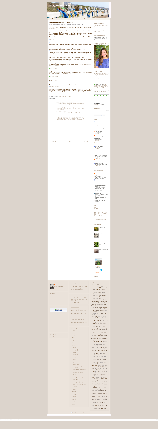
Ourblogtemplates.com (14, 419)
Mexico (97, 356)
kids (92, 348)
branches (99, 305)
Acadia (96, 290)
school (102, 378)
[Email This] (49, 98)
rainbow (101, 372)
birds (101, 299)
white (106, 405)
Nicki (56, 115)
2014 (73, 347)
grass (95, 335)
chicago (66, 24)
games (94, 332)
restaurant (102, 375)
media (98, 354)
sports (93, 389)
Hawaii (100, 338)
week (103, 405)
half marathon (100, 337)
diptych (101, 322)
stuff (105, 390)
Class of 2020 (100, 316)
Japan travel (96, 347)
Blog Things (95, 302)
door (106, 322)
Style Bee (97, 196)
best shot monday (76, 288)
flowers (94, 328)
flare (101, 326)
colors (97, 319)
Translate (102, 104)
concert (100, 319)
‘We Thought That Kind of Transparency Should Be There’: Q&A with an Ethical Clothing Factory (101, 182)
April (74, 362)
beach (78, 300)
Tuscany (82, 299)
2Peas (72, 284)
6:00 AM (59, 96)
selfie (93, 381)
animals (99, 292)
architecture (73, 300)
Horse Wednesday (95, 342)
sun (93, 392)
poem (101, 368)
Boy (96, 305)
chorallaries (97, 314)
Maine (104, 353)
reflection (104, 374)
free (96, 331)
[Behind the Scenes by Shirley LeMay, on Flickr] (53, 76)
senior (96, 381)
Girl (103, 334)
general (96, 334)
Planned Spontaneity (99, 163)
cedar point (97, 310)
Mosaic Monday (100, 359)
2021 (73, 335)
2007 (73, 401)
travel (75, 302)
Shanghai (102, 381)
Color (106, 317)
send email (69, 96)
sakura (93, 378)
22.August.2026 (98, 132)
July (74, 357)
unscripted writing (102, 402)
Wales (93, 405)
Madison (101, 353)
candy (96, 308)
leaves (93, 350)
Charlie (97, 313)
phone (93, 366)
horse (76, 24)
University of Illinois (95, 402)
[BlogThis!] (50, 98)
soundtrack (95, 387)
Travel (67, 18)
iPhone (73, 289)
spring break (100, 389)
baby (97, 295)
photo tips (96, 366)
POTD (72, 286)
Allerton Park (95, 292)
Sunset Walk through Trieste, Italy (101, 129)
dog (103, 322)
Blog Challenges (103, 301)
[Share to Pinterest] (54, 98)
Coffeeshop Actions (101, 317)
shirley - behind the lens (60, 5)
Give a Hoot (96, 240)
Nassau (94, 362)
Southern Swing (100, 387)
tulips (101, 401)
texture (77, 291)
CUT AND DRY (98, 135)
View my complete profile (58, 286)
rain (98, 372)
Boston (75, 297)
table (106, 392)
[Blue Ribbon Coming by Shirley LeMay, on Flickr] (53, 68)
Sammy (96, 378)
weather (99, 405)
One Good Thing (98, 159)
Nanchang (105, 360)
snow (97, 386)
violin (106, 403)
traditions (98, 399)
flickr (85, 18)
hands (92, 338)
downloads (95, 323)
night (105, 362)
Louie (106, 351)
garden (102, 332)
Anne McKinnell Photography (101, 155)
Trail (101, 399)
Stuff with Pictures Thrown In (61, 23)
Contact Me (60, 18)
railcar (96, 372)
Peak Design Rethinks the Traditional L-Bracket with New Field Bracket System (100, 151)
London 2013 (101, 351)
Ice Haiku (100, 233)
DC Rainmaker (98, 176)
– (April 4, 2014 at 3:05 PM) (61, 111)
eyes (97, 325)
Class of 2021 (104, 316)
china (84, 300)
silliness (99, 384)
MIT (99, 356)
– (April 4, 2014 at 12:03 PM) (69, 102)
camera (93, 308)
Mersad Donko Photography (100, 128)
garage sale (98, 332)
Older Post (86, 141)
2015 (73, 345)
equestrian (104, 323)
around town (60, 24)
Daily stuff (96, 320)
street (99, 390)
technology (105, 395)
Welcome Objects (98, 179)
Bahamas (72, 297)
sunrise (95, 392)
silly (102, 384)
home (97, 341)
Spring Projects (75, 379)
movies (92, 360)
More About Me (52, 18)
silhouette (96, 384)
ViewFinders (97, 138)
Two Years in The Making (77, 366)
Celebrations (102, 310)
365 (93, 284)
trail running (105, 399)
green (93, 337)
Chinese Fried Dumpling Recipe (78, 381)
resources (98, 375)
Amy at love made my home (60, 102)
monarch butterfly (103, 356)
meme (101, 354)
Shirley (93, 383)
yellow (105, 408)
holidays (93, 341)
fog (97, 328)
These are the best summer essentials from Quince (100, 188)
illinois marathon (96, 344)
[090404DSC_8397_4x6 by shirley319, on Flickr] (98, 84)
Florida (104, 326)
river (105, 375)
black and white (95, 301)
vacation (96, 403)
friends (99, 331)
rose (101, 377)
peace (103, 365)
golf (92, 335)
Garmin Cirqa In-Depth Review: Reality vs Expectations (100, 178)
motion (104, 359)
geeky (93, 334)
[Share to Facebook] (53, 98)
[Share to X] (52, 98)
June (74, 359)
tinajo (56, 111)
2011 (73, 394)
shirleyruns (97, 383)
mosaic (81, 289)
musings (100, 360)
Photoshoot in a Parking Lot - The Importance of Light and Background (101, 38)
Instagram (85, 284)
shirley (57, 284)
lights (93, 351)
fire (99, 326)
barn (97, 296)
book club (94, 304)
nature (97, 362)
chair (106, 310)
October (74, 352)
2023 (73, 332)
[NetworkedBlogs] (58, 309)
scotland (72, 302)
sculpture (100, 380)
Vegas (86, 299)
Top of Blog (52, 336)
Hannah (96, 338)
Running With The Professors (78, 372)
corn (103, 319)
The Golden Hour (102, 227)
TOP (157, 419)
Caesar (100, 307)
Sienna (75, 299)
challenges (84, 288)
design (95, 322)
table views (85, 289)
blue (99, 302)
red (101, 374)
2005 (73, 404)
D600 (92, 320)
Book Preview (97, 272)
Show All (108, 166)
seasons (104, 380)
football (100, 329)
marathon (94, 354)
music (96, 360)
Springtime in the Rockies (100, 160)
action (99, 290)
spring (97, 389)
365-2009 (98, 289)
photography (101, 366)
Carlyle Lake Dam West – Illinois (101, 164)
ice (106, 342)
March (74, 386)
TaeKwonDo (99, 393)
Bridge (103, 305)
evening (94, 325)
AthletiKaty (97, 189)
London (72, 299)
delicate (101, 320)
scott (106, 378)
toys (95, 399)
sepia (99, 381)
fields (97, 326)
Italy (86, 297)
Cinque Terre (79, 297)
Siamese (105, 383)
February (74, 387)
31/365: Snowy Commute (103, 249)
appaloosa (103, 292)
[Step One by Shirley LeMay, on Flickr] (51, 39)
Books (105, 304)
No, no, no (97, 201)
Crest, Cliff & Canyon (99, 146)
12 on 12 (105, 287)
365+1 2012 (104, 289)
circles (93, 316)
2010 (73, 396)
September (75, 354)
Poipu (103, 368)
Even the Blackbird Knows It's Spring (79, 377)
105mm (101, 287)
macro (97, 353)
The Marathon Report (76, 364)
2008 (73, 399)
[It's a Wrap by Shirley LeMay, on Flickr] (51, 42)
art (104, 293)
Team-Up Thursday (83, 286)
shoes (102, 383)
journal (100, 347)
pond (106, 368)
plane (95, 368)
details (98, 322)
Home (70, 141)
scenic (99, 378)
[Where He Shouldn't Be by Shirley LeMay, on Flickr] (54, 86)
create (106, 319)
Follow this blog (58, 310)
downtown (100, 323)
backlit (100, 295)
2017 (73, 342)
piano (106, 366)
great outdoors (104, 335)
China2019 (93, 314)
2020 (73, 337)
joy (103, 347)
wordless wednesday (96, 408)
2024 (73, 330)
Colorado (83, 297)
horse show (105, 341)
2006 (73, 403)
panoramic (99, 365)
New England (101, 362)
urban (78, 302)
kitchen (95, 348)
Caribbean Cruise (103, 308)
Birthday (104, 299)
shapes (105, 381)
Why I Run (74, 374)
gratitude (99, 335)
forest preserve (104, 329)
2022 (73, 333)
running (104, 377)
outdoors (104, 363)
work (102, 408)
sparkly (105, 387)
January (74, 389)
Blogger (90, 18)
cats (64, 24)
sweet (103, 392)
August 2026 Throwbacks (99, 147)
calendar (105, 307)
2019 (98, 286)
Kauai (106, 347)
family (102, 325)
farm (105, 325)
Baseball (101, 296)
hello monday (104, 338)
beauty (94, 298)
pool (93, 369)
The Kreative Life (98, 131)
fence (94, 326)
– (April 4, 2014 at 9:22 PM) (61, 115)
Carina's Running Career (100, 200)
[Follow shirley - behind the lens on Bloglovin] (99, 115)
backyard (104, 295)
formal (94, 331)
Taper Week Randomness (77, 367)
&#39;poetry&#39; (95, 287)
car (98, 308)
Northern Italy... (97, 266)
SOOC (76, 286)
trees (98, 401)
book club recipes (100, 304)
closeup (93, 317)
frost (103, 331)
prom (96, 371)
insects (104, 344)
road (93, 377)
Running (72, 18)
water (95, 405)
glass (106, 334)
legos (96, 350)
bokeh (105, 302)
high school (95, 339)
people (106, 365)
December (75, 349)
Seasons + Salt (98, 193)
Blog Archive (79, 18)
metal (94, 356)
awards (94, 295)
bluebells (102, 302)
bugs (93, 307)
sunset (99, 392)
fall (99, 325)
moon (100, 357)
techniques (73, 291)
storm (96, 390)
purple (99, 371)
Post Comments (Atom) (72, 143)
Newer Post (54, 141)
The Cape (79, 299)
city (86, 300)
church (101, 314)
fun (105, 331)
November (75, 350)
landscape (105, 348)
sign (92, 384)
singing (105, 384)
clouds (96, 317)
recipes (82, 24)
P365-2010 (94, 365)
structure (102, 390)
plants (98, 368)
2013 (73, 391)
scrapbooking (95, 380)
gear (105, 332)
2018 (73, 340)
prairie (93, 371)
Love (94, 353)
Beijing (97, 298)
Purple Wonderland (98, 139)
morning (77, 289)
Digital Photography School (100, 149)
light (106, 350)
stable (105, 389)
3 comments (64, 96)
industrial (100, 344)
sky (94, 386)
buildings (96, 307)
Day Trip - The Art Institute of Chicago (79, 384)
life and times (101, 350)
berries (100, 298)
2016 (106, 284)
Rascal (94, 374)
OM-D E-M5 (97, 363)
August (74, 355)
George (99, 334)
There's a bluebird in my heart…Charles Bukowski (101, 143)
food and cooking (71, 24)
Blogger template (4, 419)
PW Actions (103, 371)
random (78, 24)
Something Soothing (99, 136)
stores (93, 390)
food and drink (94, 329)
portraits (96, 369)
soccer (100, 386)
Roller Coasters (97, 377)
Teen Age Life (94, 396)
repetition (94, 375)
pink (93, 368)
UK (105, 401)
